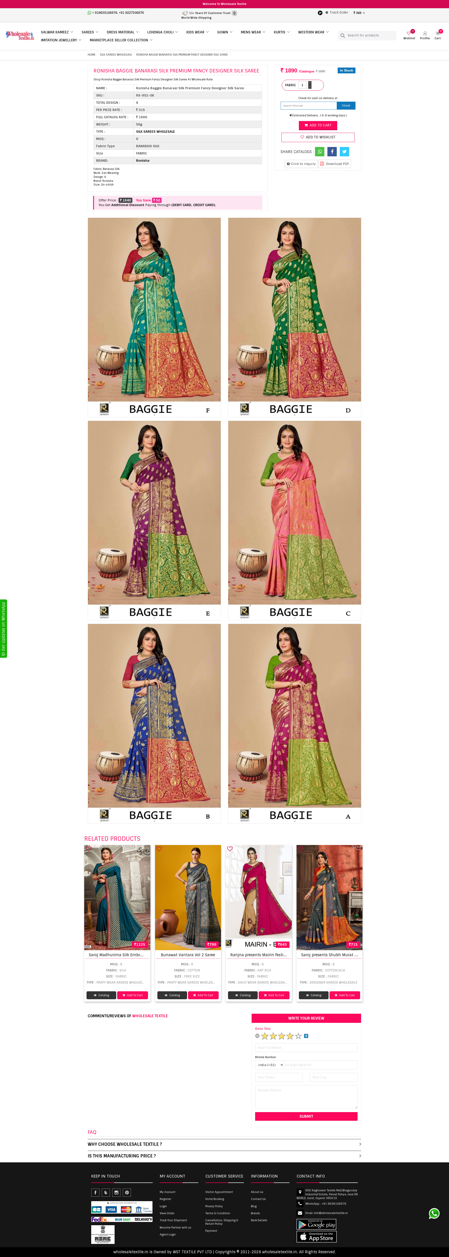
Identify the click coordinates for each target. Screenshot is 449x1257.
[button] (425, 35)
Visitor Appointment (219, 1192)
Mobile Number (265, 1057)
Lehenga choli (160, 32)
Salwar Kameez (55, 32)
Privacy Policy (214, 1206)
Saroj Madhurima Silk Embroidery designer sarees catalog (143, 955)
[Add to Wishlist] (88, 849)
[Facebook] (332, 151)
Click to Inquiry (303, 164)
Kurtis (279, 32)
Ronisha (142, 160)
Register (165, 1199)
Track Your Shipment (173, 1220)
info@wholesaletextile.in (331, 1213)
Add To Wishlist (320, 137)
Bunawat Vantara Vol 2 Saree (188, 955)
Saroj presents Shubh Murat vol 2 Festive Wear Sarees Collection (361, 955)
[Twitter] (344, 151)
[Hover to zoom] (154, 317)
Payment (211, 1231)
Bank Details (259, 1220)
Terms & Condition (217, 1213)
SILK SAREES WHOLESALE (116, 55)
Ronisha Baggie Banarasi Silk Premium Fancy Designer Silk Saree (182, 55)
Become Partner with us (175, 1227)
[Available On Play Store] (320, 12)
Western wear (311, 32)
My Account (167, 1192)
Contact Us (258, 1199)
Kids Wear (195, 32)
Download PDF (337, 164)
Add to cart (320, 125)
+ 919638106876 (104, 13)
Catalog (103, 995)
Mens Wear (251, 32)
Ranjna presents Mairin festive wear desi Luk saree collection (287, 955)
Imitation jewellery (59, 40)
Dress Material (120, 32)
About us (257, 1192)
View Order (167, 1213)
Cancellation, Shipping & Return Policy (221, 1221)
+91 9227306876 (131, 13)
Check (346, 105)
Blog (254, 1206)
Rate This (263, 1028)
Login (163, 1206)
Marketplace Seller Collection (119, 40)
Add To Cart (134, 995)
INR (358, 13)
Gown (222, 32)
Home (91, 55)
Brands (255, 1213)
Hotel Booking (214, 1199)
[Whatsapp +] (319, 151)
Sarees (88, 32)
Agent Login (168, 1234)
